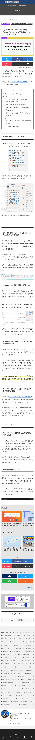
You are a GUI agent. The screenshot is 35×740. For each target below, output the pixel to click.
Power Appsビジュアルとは (13, 94)
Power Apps (7, 23)
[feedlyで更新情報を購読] (9, 581)
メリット (7, 97)
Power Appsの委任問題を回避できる (17, 104)
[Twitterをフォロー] (25, 576)
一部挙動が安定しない (12, 126)
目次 (15, 90)
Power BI (29, 23)
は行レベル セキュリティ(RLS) (19, 397)
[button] (17, 64)
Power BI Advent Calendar (19, 82)
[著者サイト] (9, 576)
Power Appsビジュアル (18, 23)
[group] (12, 519)
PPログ (12, 710)
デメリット (8, 118)
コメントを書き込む (17, 620)
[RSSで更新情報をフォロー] (25, 581)
